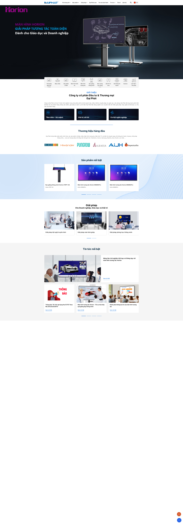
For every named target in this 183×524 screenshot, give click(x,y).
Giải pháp (83, 2)
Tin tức (112, 2)
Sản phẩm (75, 2)
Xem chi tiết (106, 278)
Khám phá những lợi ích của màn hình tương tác (123, 305)
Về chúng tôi (65, 2)
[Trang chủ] (51, 3)
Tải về (118, 2)
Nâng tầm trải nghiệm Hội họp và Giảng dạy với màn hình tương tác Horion (119, 259)
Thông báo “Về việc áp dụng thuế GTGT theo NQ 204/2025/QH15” (59, 305)
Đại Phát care (93, 2)
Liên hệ (124, 2)
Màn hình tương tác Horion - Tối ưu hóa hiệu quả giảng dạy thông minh (91, 305)
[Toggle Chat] (179, 520)
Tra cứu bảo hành (103, 2)
